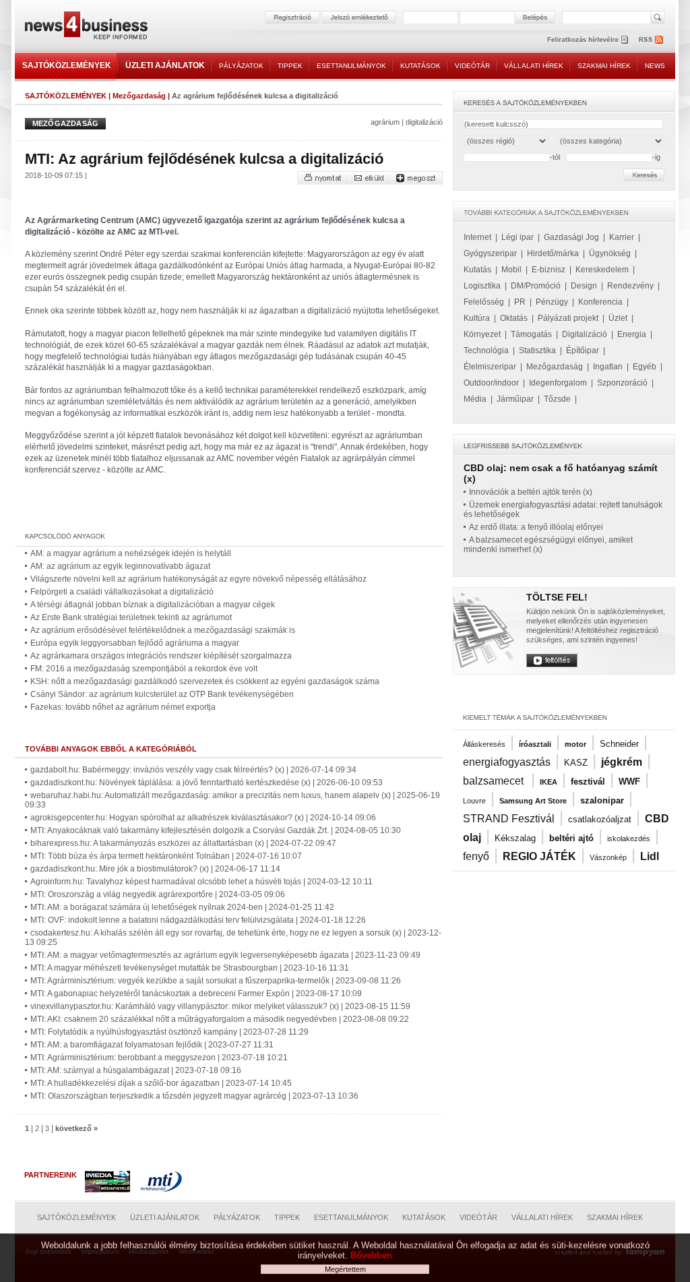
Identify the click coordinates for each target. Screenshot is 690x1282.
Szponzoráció (622, 383)
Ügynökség (610, 253)
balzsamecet (494, 781)
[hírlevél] (587, 39)
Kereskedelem (602, 269)
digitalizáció (424, 122)
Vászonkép (608, 857)
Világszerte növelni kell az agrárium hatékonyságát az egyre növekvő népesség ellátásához (198, 579)
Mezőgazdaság (139, 96)
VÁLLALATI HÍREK (533, 65)
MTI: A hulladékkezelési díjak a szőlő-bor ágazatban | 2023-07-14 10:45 (161, 1083)
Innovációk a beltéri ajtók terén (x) (530, 492)
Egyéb (644, 366)
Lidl (649, 856)
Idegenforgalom (558, 383)
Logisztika (482, 286)
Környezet (482, 334)
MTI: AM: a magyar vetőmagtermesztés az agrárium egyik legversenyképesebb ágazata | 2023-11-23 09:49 (225, 955)
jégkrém (621, 762)
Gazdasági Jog (571, 237)
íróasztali (535, 744)
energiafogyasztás (507, 762)
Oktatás (514, 318)
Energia (631, 334)
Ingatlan (608, 366)
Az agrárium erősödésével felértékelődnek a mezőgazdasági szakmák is (162, 630)
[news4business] (86, 27)
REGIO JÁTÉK (539, 856)
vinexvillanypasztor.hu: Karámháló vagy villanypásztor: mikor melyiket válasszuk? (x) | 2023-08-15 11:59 (220, 1006)
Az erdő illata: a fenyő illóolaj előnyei (536, 527)
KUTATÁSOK (420, 65)
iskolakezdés (628, 838)
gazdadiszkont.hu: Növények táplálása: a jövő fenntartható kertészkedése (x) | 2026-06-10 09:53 (206, 782)
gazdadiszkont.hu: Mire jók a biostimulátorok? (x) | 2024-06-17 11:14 (155, 869)
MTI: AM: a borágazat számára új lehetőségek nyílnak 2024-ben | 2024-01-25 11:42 (182, 907)
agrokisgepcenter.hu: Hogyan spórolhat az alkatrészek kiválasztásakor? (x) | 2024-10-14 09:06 (203, 817)
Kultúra (477, 318)
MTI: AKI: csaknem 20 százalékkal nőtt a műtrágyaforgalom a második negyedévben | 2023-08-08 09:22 (219, 1019)
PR (520, 302)
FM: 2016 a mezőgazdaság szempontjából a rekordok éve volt (143, 668)
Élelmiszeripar (490, 366)
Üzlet (617, 318)
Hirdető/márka (553, 253)
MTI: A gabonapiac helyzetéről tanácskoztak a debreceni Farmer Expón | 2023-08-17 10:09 (196, 993)
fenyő (476, 856)
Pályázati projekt (568, 318)
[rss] (651, 39)
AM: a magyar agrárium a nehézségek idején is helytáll (130, 553)
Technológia (486, 350)
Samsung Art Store (533, 801)
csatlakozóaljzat (599, 819)
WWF (629, 781)
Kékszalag (515, 838)
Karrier (621, 237)
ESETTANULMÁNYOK (351, 65)
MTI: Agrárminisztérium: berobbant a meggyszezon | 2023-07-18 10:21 (159, 1057)
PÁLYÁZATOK (241, 65)
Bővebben (371, 1255)
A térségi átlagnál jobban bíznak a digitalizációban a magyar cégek (152, 604)
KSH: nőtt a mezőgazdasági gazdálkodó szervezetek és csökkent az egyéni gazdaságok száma (204, 681)
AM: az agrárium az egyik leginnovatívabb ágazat (120, 566)
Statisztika (537, 350)
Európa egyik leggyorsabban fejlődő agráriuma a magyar (134, 643)
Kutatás (477, 269)
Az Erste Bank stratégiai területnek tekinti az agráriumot (131, 617)
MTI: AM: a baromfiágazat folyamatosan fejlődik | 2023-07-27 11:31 (152, 1044)
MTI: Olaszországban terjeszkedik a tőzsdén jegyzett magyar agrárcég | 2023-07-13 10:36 (194, 1096)
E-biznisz (548, 269)
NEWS (655, 65)
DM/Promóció (536, 286)
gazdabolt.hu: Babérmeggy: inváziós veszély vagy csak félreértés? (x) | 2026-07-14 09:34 (193, 769)
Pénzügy (552, 302)
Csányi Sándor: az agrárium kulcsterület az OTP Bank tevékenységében (162, 694)
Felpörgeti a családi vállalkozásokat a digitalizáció (122, 592)
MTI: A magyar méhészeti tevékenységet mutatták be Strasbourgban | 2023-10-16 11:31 (189, 968)
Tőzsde (557, 399)
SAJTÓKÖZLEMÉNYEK (66, 65)
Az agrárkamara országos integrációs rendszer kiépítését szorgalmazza (161, 656)
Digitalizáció (584, 334)
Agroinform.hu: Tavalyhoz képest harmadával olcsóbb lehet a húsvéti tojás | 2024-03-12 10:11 (201, 881)
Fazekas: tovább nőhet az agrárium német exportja (123, 707)
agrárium (385, 122)
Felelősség (484, 302)
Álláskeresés (484, 744)
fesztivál (588, 781)
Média (475, 399)
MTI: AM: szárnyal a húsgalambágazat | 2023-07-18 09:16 (135, 1070)
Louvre (474, 801)
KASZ (576, 763)
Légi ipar (517, 237)
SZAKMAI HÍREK (604, 65)
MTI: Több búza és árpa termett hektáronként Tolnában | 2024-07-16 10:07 (166, 856)
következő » (76, 1128)
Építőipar (582, 350)
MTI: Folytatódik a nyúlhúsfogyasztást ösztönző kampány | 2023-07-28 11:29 (169, 1032)
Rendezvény (630, 286)
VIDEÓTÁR (472, 65)
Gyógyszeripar (490, 253)
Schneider (619, 744)
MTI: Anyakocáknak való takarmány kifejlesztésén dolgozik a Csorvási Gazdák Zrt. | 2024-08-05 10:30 (215, 830)
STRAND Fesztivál (509, 818)
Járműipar (515, 399)
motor (575, 744)
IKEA (548, 782)
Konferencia (600, 302)
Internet (477, 237)
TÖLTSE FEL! (557, 597)
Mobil (511, 269)
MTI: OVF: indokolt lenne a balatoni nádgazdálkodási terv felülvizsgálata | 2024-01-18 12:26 (198, 920)
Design (584, 286)
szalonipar (602, 800)
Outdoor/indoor (491, 383)
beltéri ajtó (571, 838)
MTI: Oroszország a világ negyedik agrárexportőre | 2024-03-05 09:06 (157, 894)
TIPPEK (290, 65)
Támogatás (531, 334)
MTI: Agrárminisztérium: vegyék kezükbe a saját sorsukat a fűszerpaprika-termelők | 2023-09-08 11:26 (215, 980)
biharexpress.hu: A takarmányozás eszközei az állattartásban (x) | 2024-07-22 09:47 (183, 843)
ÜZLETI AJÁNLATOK (165, 65)
